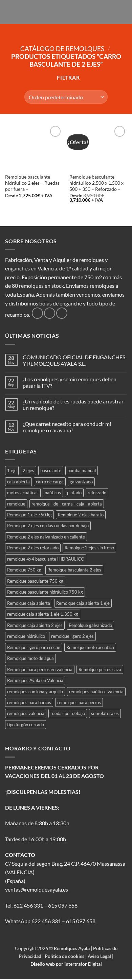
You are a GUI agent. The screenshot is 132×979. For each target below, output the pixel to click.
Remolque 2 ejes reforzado (33, 547)
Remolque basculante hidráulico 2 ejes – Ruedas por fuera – (32, 183)
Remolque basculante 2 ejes (74, 570)
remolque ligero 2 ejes (72, 636)
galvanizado (81, 481)
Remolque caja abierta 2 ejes (35, 625)
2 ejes (28, 470)
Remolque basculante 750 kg (35, 581)
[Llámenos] (61, 313)
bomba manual (81, 470)
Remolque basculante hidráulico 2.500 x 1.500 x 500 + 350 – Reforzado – (96, 183)
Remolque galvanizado (90, 625)
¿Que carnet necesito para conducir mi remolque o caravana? (67, 426)
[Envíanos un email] (49, 313)
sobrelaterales (105, 713)
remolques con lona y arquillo (35, 691)
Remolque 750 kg (24, 570)
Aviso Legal (100, 956)
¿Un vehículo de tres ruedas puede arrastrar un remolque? (73, 404)
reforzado (97, 492)
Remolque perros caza (100, 669)
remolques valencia (25, 713)
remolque (16, 504)
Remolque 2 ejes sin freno (89, 547)
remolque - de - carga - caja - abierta (66, 504)
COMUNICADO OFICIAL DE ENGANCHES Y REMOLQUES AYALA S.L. (74, 360)
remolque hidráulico (26, 636)
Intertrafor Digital (83, 964)
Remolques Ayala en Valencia (35, 680)
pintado (74, 492)
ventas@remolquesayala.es (36, 889)
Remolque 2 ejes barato (81, 514)
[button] (9, 11)
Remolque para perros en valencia (39, 669)
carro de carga (50, 481)
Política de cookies (65, 956)
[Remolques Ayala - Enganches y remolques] (66, 12)
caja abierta (18, 481)
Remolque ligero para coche (33, 647)
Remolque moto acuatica (90, 647)
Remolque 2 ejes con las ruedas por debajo (48, 525)
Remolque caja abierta (28, 603)
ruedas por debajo (67, 713)
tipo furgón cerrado (25, 724)
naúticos (53, 492)
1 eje (12, 470)
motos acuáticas (23, 492)
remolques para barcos (29, 702)
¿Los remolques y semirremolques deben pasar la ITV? (69, 382)
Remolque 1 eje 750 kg (29, 514)
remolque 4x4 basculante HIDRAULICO (45, 559)
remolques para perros (79, 702)
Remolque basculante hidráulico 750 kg (45, 592)
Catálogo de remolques (62, 48)
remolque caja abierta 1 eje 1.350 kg (42, 614)
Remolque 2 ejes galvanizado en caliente (46, 537)
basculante (50, 470)
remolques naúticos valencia (96, 691)
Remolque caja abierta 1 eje (83, 603)
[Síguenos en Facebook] (37, 313)
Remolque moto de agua (30, 658)
